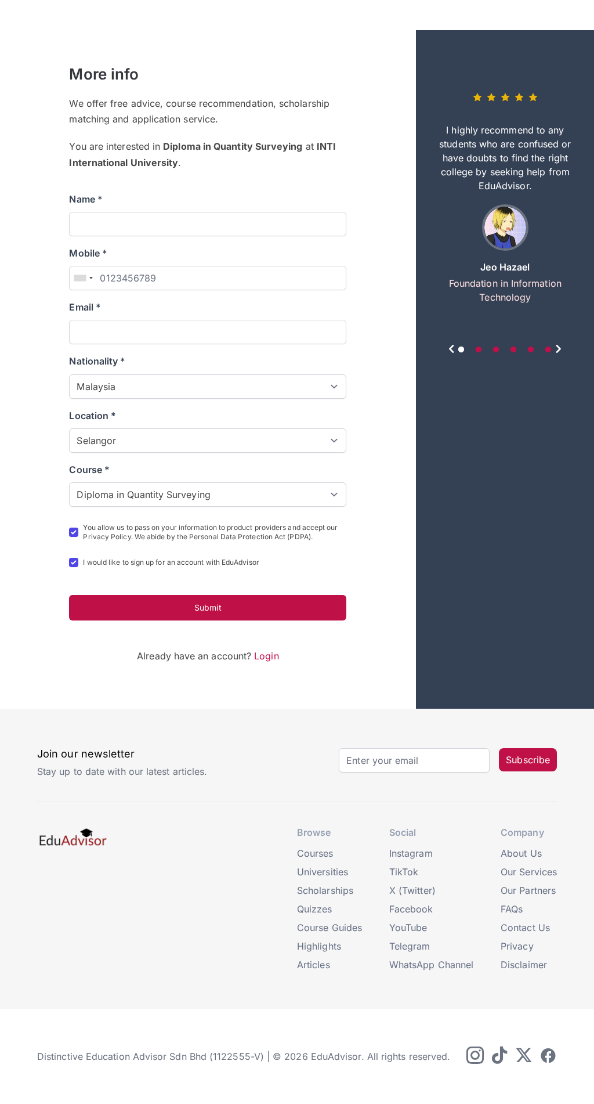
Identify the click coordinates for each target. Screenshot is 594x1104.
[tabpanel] (505, 202)
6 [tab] (548, 350)
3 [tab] (496, 350)
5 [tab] (531, 350)
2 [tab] (478, 350)
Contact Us (525, 927)
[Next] (558, 350)
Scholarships (325, 890)
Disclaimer (524, 964)
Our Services (529, 872)
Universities (322, 872)
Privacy (517, 946)
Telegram (409, 946)
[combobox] (83, 278)
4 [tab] (513, 350)
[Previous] (452, 350)
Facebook (411, 909)
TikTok (403, 872)
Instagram (411, 853)
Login (266, 656)
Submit (207, 607)
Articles (313, 964)
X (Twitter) (412, 890)
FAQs (512, 909)
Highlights (319, 946)
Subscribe (528, 760)
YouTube (408, 927)
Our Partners (528, 890)
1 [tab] (461, 350)
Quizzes (314, 909)
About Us (521, 853)
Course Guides (329, 927)
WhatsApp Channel (431, 964)
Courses (315, 853)
